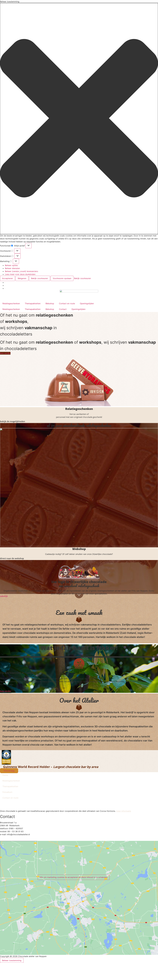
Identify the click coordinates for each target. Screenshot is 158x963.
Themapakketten (32, 303)
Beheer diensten (12, 268)
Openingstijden (87, 303)
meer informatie (123, 811)
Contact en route (67, 303)
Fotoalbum (7, 792)
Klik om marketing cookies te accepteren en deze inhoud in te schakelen (74, 877)
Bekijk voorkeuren (39, 278)
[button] (79, 118)
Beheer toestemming (11, 960)
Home (5, 775)
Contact (63, 309)
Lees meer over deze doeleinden (20, 274)
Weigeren (22, 278)
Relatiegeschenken (11, 303)
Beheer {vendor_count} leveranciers (21, 271)
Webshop (49, 303)
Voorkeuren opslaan (62, 278)
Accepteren (7, 278)
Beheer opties (11, 265)
